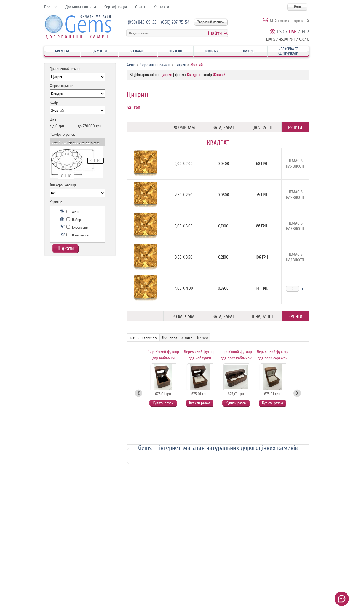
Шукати (66, 248)
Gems (131, 64)
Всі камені (138, 51)
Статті (140, 6)
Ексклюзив (79, 227)
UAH (293, 31)
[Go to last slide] (138, 393)
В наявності (80, 235)
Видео (202, 337)
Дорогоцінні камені (155, 64)
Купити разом (163, 403)
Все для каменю (143, 337)
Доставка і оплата (80, 6)
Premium (62, 51)
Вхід (297, 6)
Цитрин (180, 64)
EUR (305, 31)
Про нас (50, 6)
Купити (295, 127)
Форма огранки (61, 86)
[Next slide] (297, 393)
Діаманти (99, 51)
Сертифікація (115, 6)
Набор (76, 220)
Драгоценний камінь (65, 69)
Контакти (161, 6)
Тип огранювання (63, 185)
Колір (54, 102)
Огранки (175, 51)
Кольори (212, 51)
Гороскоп (248, 51)
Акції (75, 212)
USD (280, 31)
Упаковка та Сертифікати (288, 51)
